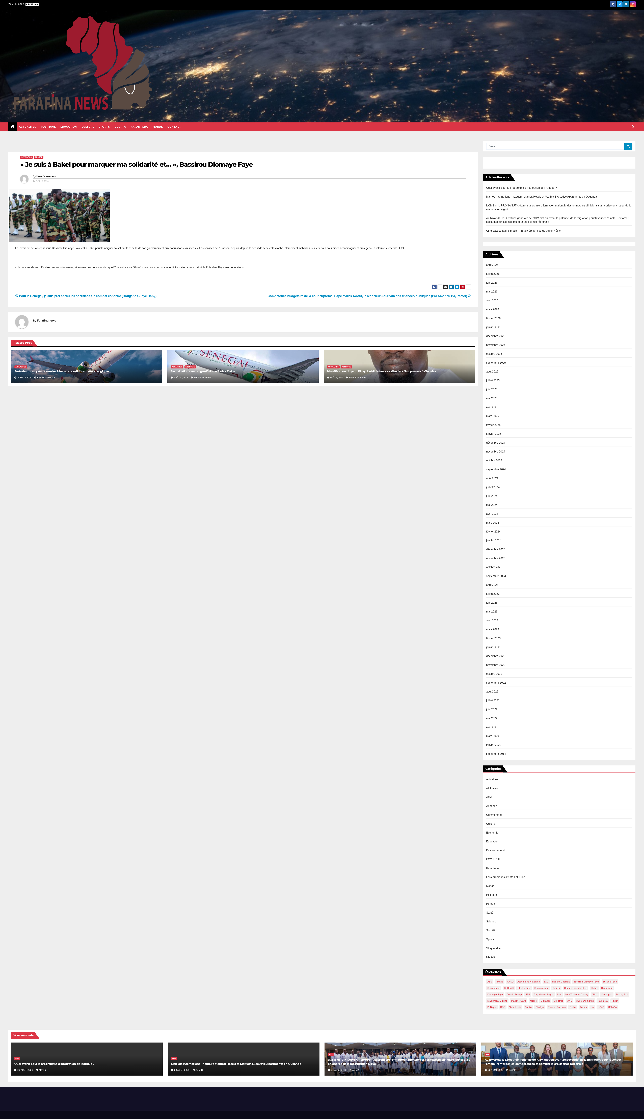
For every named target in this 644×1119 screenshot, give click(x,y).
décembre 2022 (495, 656)
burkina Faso (610, 981)
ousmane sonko (585, 1000)
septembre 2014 (496, 753)
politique (491, 1007)
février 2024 (493, 531)
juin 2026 (492, 282)
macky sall (622, 994)
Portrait (490, 903)
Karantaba (139, 126)
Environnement (495, 850)
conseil (556, 988)
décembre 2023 (495, 549)
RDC (502, 1007)
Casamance (493, 988)
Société (38, 157)
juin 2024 (492, 496)
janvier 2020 (493, 744)
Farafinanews (46, 176)
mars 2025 (492, 416)
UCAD (601, 1007)
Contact (174, 126)
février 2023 (493, 638)
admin (42, 1070)
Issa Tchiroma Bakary (576, 994)
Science (491, 921)
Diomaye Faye (495, 994)
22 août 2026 (496, 1070)
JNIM (595, 994)
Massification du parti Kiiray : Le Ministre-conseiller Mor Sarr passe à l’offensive (382, 371)
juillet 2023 (493, 593)
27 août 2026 (339, 1070)
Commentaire (494, 814)
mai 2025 (492, 398)
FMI (528, 994)
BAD (546, 981)
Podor (614, 1000)
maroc (533, 1000)
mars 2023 (492, 629)
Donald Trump (514, 994)
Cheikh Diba (524, 988)
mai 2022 (492, 718)
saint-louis (515, 1007)
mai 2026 (492, 291)
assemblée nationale (528, 981)
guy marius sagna (543, 994)
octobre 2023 (494, 567)
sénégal (539, 1007)
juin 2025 (492, 389)
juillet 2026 (493, 273)
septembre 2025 (496, 362)
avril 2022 (492, 727)
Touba (573, 1007)
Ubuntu (120, 126)
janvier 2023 (493, 647)
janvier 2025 (493, 433)
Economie (190, 367)
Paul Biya (603, 1000)
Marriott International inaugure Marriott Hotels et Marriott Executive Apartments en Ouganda (541, 196)
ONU (569, 1000)
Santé (489, 912)
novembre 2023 (495, 558)
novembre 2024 (495, 451)
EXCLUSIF (493, 859)
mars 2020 (492, 736)
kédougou (606, 994)
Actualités (27, 126)
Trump (583, 1007)
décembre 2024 (495, 442)
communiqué (541, 988)
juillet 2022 (493, 700)
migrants (545, 1000)
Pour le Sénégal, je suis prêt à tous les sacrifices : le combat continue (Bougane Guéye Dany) (87, 296)
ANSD (510, 981)
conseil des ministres (575, 988)
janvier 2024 (493, 540)
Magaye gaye (518, 1000)
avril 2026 (492, 300)
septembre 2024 (496, 469)
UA (592, 1007)
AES (489, 981)
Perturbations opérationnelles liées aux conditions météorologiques (62, 371)
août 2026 (492, 264)
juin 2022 (492, 709)
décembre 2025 (495, 336)
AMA (489, 797)
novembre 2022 (495, 664)
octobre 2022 (494, 673)
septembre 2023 (496, 576)
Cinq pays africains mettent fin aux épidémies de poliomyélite (523, 230)
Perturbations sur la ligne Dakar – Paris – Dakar (203, 371)
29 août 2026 (25, 1070)
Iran (559, 994)
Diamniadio (607, 988)
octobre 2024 (494, 460)
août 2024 (492, 478)
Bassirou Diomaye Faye (586, 981)
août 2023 (492, 584)
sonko (528, 1007)
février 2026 (493, 318)
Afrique (499, 981)
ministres (558, 1000)
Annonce (491, 806)
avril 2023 (492, 620)
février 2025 (493, 424)
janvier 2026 (493, 327)
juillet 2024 (493, 487)
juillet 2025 (493, 380)
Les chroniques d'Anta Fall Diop (505, 877)
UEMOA (612, 1007)
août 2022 (492, 691)
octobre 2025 (494, 353)
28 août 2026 (182, 1070)
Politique (48, 126)
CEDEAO (509, 988)
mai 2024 (492, 504)
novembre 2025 (495, 344)
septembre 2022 (496, 682)
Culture (88, 126)
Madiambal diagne (497, 1000)
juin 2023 (492, 602)
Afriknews (492, 788)
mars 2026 (492, 309)
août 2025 (492, 371)
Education (68, 126)
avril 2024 (492, 513)
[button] (633, 126)
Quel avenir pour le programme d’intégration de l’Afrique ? (521, 187)
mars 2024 (492, 522)
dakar (594, 988)
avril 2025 (492, 407)
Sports (104, 126)
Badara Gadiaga (561, 981)
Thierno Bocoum (557, 1007)
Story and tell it (495, 948)
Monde (158, 126)
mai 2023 (492, 611)
